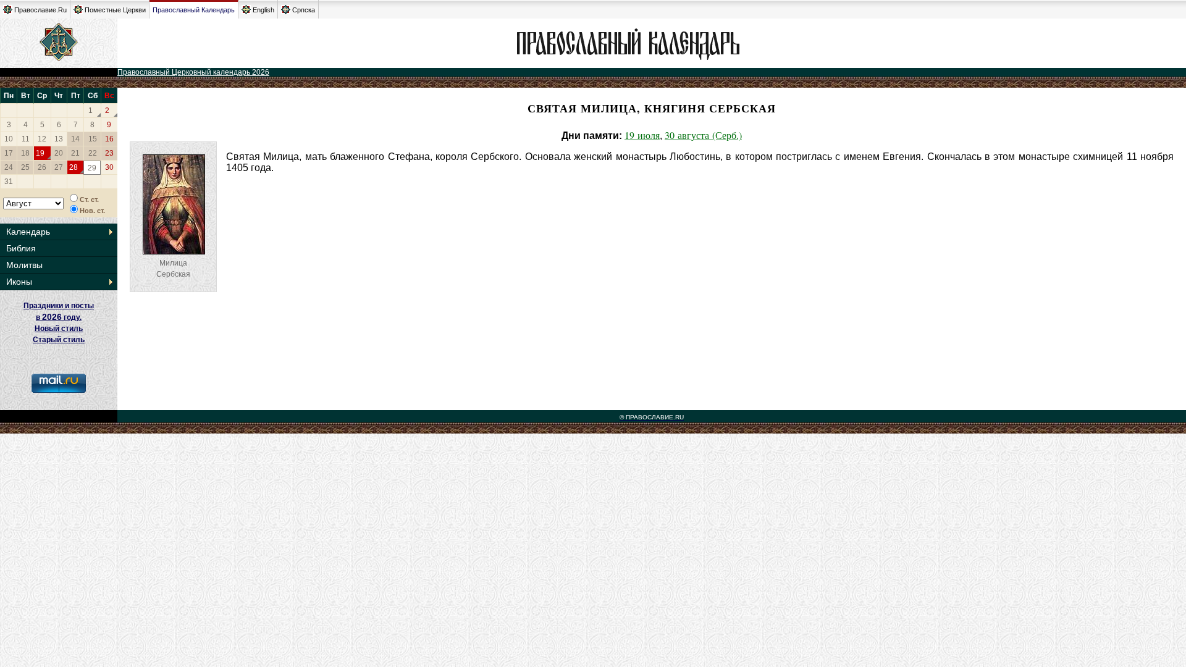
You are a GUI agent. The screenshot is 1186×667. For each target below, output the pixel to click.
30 (109, 167)
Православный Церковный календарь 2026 (193, 72)
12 (42, 139)
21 (75, 153)
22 (92, 153)
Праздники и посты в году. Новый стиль (58, 317)
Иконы (19, 282)
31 (8, 181)
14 (75, 139)
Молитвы (24, 265)
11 (26, 139)
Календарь (28, 232)
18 (25, 153)
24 (8, 167)
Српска (303, 10)
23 (109, 153)
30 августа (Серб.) (703, 134)
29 (92, 168)
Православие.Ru (40, 10)
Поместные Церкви (115, 10)
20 (58, 153)
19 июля (642, 134)
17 (8, 153)
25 (25, 167)
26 (42, 167)
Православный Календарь (194, 10)
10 (8, 139)
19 (40, 153)
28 (73, 167)
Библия (21, 248)
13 (58, 139)
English (263, 10)
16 (109, 139)
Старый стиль (59, 339)
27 (58, 167)
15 (92, 139)
